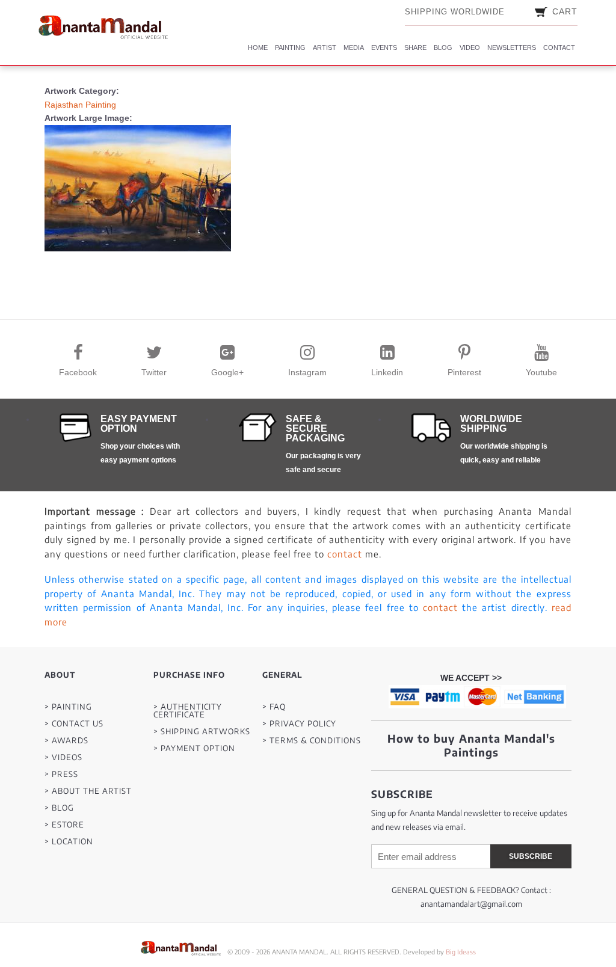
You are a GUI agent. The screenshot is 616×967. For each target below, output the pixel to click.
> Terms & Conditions (311, 740)
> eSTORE (64, 825)
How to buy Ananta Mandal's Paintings (471, 745)
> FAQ (274, 707)
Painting (290, 47)
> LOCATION (69, 842)
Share (415, 47)
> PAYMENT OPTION (194, 748)
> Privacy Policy (299, 724)
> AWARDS (66, 740)
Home (258, 47)
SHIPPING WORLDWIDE (455, 11)
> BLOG (59, 808)
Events (384, 47)
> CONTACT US (74, 724)
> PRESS (61, 774)
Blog (443, 47)
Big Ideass (461, 952)
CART (565, 11)
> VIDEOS (63, 757)
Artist (324, 47)
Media (353, 47)
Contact (559, 47)
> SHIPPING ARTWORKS (201, 731)
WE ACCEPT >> (471, 678)
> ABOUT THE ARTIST (88, 791)
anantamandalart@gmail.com (471, 904)
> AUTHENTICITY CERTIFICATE (187, 711)
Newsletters (511, 47)
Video (470, 47)
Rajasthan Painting (80, 104)
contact (344, 553)
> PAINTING (68, 707)
